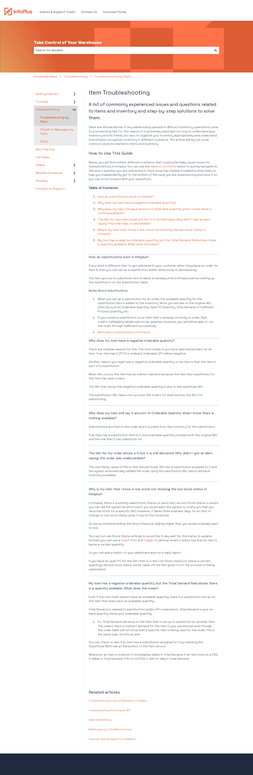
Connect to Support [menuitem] (50, 189)
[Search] (215, 50)
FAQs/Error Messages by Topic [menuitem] (56, 132)
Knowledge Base (45, 76)
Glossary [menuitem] (42, 181)
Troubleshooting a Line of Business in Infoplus (118, 700)
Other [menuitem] (44, 141)
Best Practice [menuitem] (45, 149)
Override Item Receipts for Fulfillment (112, 739)
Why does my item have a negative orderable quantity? (137, 203)
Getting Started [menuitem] (47, 94)
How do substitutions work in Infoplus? (126, 197)
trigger (149, 540)
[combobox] (123, 50)
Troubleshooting (75, 76)
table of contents (163, 166)
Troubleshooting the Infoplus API (109, 710)
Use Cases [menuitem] (43, 157)
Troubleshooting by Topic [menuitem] (54, 119)
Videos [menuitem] (40, 165)
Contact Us (89, 12)
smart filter (129, 540)
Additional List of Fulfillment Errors (110, 729)
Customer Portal (114, 12)
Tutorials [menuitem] (42, 102)
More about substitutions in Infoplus (124, 332)
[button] (74, 94)
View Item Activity (100, 719)
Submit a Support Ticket (57, 12)
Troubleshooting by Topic (112, 76)
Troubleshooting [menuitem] (48, 109)
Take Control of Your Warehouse (68, 42)
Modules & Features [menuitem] (49, 173)
